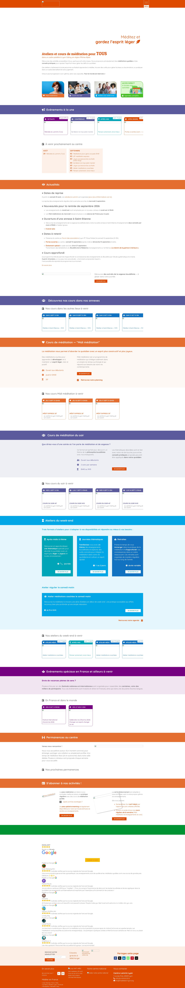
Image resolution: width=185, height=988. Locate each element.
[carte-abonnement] (106, 795)
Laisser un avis (92, 860)
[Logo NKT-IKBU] (74, 968)
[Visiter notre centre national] (97, 973)
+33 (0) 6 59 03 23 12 (122, 978)
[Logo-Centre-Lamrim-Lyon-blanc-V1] (50, 2)
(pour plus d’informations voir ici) (100, 197)
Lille (44, 983)
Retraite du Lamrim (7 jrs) (55, 154)
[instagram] (62, 973)
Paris (53, 983)
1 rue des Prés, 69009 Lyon (123, 976)
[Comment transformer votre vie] (86, 950)
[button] (146, 2)
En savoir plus (47, 265)
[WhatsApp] (128, 958)
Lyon (55, 984)
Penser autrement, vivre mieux (83, 171)
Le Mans (45, 984)
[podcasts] (66, 274)
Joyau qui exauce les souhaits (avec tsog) (83, 159)
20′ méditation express (81, 156)
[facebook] (58, 973)
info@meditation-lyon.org (124, 981)
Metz (57, 983)
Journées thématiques (74, 977)
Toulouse (60, 984)
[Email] (136, 958)
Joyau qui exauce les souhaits (83, 165)
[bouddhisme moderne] (95, 950)
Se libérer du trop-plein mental (84, 163)
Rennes (48, 983)
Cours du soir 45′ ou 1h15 (75, 973)
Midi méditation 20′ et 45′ (75, 971)
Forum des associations (70, 238)
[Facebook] (115, 958)
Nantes (51, 984)
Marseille (52, 986)
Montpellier (46, 986)
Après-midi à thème (74, 975)
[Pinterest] (132, 958)
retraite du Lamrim (71, 197)
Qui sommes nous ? (47, 973)
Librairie (44, 975)
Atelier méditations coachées (83, 168)
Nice (58, 986)
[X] (120, 958)
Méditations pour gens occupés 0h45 (86, 154)
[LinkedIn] (124, 958)
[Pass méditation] (48, 795)
